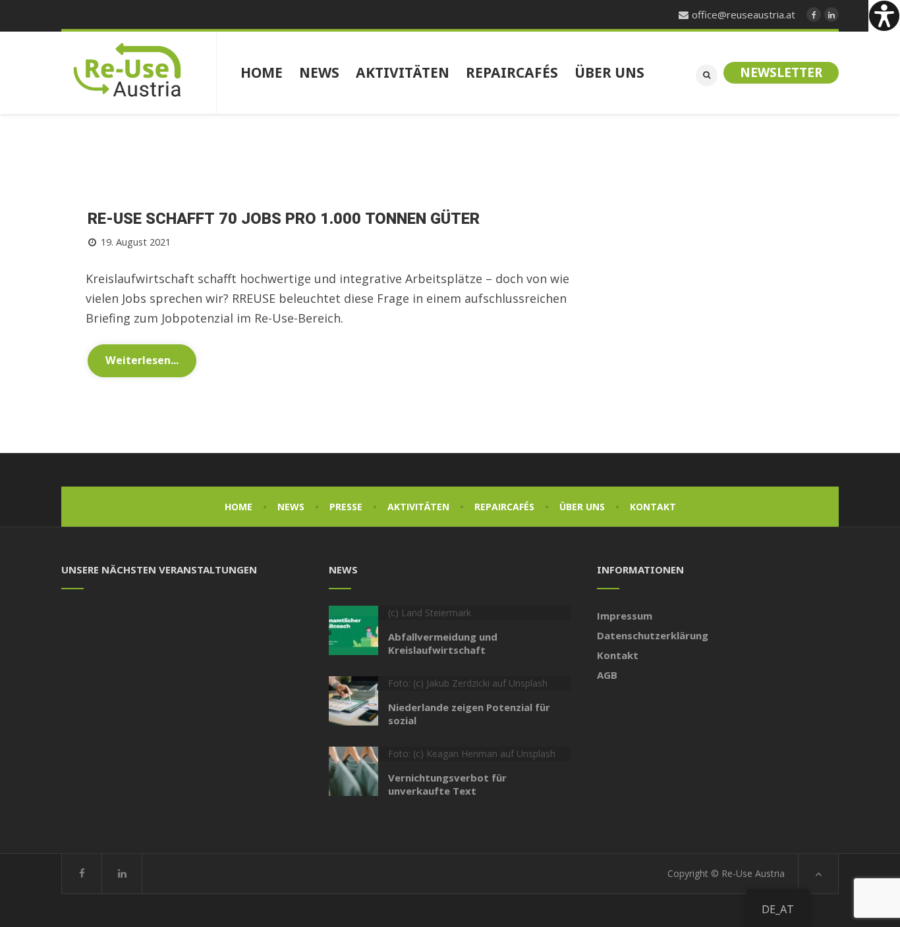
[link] (884, 16)
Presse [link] (345, 506)
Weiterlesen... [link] (142, 360)
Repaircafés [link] (504, 506)
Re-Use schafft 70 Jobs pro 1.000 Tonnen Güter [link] (284, 218)
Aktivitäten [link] (418, 506)
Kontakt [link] (653, 506)
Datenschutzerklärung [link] (652, 635)
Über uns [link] (582, 506)
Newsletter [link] (781, 72)
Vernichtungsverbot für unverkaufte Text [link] (447, 784)
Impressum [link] (624, 615)
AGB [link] (607, 674)
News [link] (290, 506)
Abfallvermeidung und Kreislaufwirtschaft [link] (442, 643)
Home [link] (238, 506)
